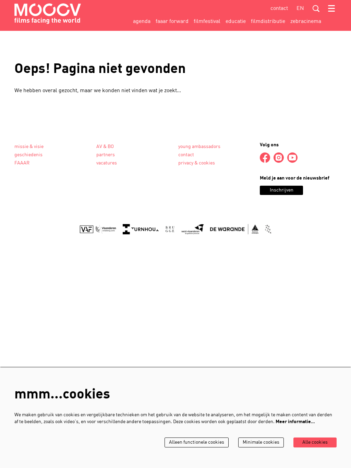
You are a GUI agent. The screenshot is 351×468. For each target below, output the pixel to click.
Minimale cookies (261, 442)
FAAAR (21, 163)
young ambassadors (199, 147)
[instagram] (279, 157)
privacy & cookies (196, 163)
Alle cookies (315, 442)
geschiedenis (28, 155)
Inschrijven (281, 190)
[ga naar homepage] (47, 13)
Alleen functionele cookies (196, 442)
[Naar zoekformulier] (316, 8)
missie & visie (29, 147)
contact (279, 8)
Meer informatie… (295, 422)
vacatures (106, 163)
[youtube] (292, 157)
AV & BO (105, 147)
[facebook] (265, 157)
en (300, 8)
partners (105, 155)
